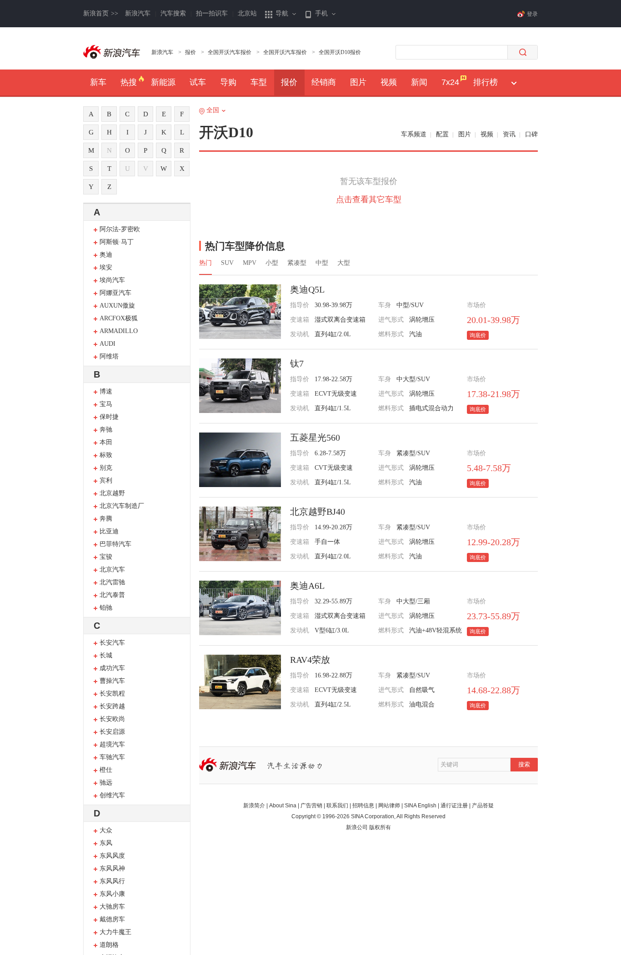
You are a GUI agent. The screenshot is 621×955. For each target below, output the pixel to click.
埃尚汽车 (112, 280)
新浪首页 (100, 13)
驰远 (106, 782)
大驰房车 (112, 906)
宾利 (106, 480)
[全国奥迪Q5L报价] (240, 311)
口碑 (531, 134)
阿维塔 (109, 356)
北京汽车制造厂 (122, 505)
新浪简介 (254, 805)
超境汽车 (112, 744)
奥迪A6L (307, 586)
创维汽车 (112, 795)
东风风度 (112, 855)
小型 (271, 262)
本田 (106, 442)
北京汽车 (112, 569)
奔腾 (106, 518)
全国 (212, 110)
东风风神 (112, 868)
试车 (198, 82)
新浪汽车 (137, 13)
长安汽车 (112, 642)
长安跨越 (112, 706)
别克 (106, 467)
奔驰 (106, 429)
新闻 (419, 82)
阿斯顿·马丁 (117, 242)
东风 (106, 843)
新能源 (163, 82)
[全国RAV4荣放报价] (240, 682)
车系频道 (413, 134)
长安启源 (112, 731)
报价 (190, 52)
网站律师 (389, 805)
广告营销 (311, 805)
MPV (249, 262)
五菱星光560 (315, 438)
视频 (389, 82)
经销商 (323, 82)
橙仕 (106, 769)
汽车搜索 (173, 13)
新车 (98, 82)
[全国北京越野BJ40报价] (240, 534)
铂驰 (106, 607)
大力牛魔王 (115, 932)
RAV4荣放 (310, 660)
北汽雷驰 (112, 582)
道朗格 (109, 944)
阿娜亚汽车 (115, 292)
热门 (205, 262)
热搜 (128, 82)
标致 (106, 455)
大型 (343, 262)
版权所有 (380, 827)
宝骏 (106, 556)
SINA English (420, 805)
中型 (322, 262)
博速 (106, 391)
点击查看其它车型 (368, 199)
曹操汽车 (112, 680)
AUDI (107, 343)
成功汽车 (112, 668)
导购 (228, 82)
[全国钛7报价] (240, 385)
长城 (106, 655)
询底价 (478, 335)
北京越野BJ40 (317, 512)
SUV (227, 262)
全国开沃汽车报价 (229, 52)
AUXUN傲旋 (117, 305)
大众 (106, 830)
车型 (258, 82)
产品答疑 (483, 805)
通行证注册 (454, 805)
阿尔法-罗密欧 (120, 229)
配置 (442, 134)
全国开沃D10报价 (340, 52)
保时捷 (109, 416)
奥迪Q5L (307, 289)
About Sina (282, 805)
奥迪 (106, 254)
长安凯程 (112, 693)
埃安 (106, 267)
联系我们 (337, 805)
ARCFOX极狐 (119, 318)
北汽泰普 (112, 595)
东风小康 (112, 893)
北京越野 (112, 493)
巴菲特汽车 (115, 544)
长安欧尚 (112, 719)
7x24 (450, 82)
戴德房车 (112, 919)
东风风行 (112, 881)
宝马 (106, 404)
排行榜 (485, 82)
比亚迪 (109, 531)
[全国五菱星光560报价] (240, 460)
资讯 (509, 134)
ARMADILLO (119, 331)
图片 (358, 82)
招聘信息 (363, 805)
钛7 (297, 363)
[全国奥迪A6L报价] (240, 608)
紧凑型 (296, 262)
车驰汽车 (112, 757)
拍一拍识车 (212, 13)
